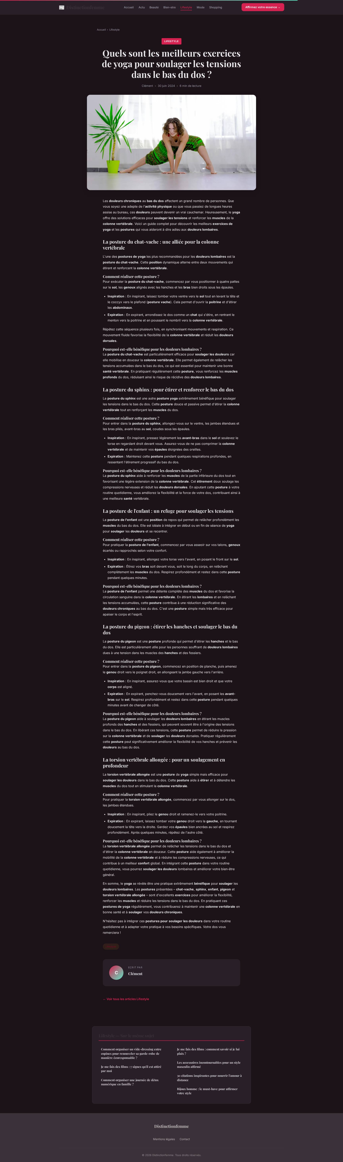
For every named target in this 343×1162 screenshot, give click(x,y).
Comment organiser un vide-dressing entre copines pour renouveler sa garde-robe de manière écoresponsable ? (131, 1053)
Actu (142, 7)
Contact (185, 1139)
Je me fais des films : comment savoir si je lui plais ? (208, 1051)
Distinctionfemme (82, 7)
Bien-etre (169, 7)
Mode (200, 7)
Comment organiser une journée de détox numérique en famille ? (130, 1082)
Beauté (154, 7)
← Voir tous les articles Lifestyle (126, 999)
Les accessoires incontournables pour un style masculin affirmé (209, 1064)
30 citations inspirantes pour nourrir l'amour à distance (209, 1078)
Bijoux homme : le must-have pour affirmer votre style (207, 1091)
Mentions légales (164, 1139)
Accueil (129, 7)
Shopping (215, 7)
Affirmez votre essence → (262, 7)
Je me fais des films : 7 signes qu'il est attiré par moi (131, 1069)
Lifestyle (186, 7)
